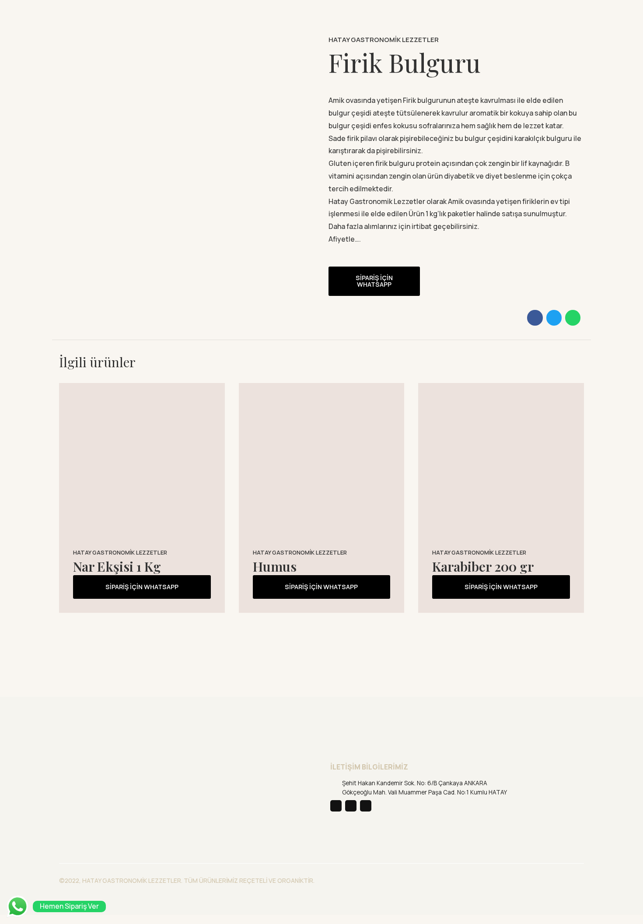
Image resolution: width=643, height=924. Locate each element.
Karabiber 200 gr (483, 566)
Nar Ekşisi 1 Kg (117, 566)
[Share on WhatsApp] (572, 317)
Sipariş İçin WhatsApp (374, 281)
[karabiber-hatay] (501, 466)
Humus (275, 566)
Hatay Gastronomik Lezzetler (383, 39)
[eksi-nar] (142, 466)
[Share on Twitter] (554, 317)
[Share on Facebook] (534, 317)
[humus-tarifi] (322, 466)
